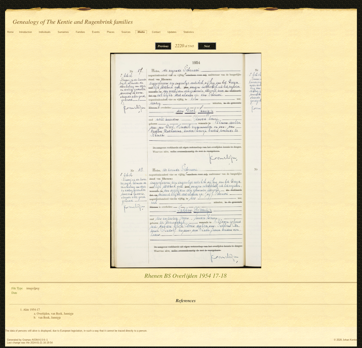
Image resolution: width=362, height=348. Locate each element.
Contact (156, 32)
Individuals (45, 32)
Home (10, 32)
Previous (163, 46)
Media (141, 32)
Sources (125, 32)
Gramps (26, 339)
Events (96, 32)
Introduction (25, 32)
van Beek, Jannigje (49, 317)
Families (80, 32)
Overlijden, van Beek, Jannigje (55, 313)
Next (207, 46)
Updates (171, 32)
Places (110, 32)
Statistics (188, 32)
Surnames (63, 32)
